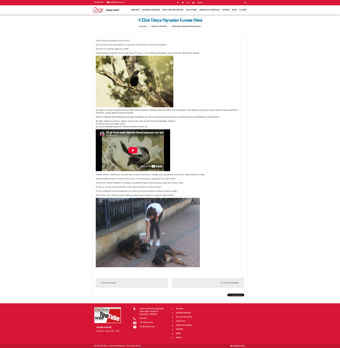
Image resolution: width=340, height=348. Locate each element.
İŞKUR (234, 10)
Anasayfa (135, 10)
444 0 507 (100, 2)
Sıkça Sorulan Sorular (172, 10)
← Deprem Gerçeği (107, 283)
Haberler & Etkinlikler (209, 10)
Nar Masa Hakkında (151, 10)
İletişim (242, 10)
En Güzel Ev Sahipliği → (231, 283)
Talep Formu (191, 10)
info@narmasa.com (117, 2)
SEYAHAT (226, 10)
